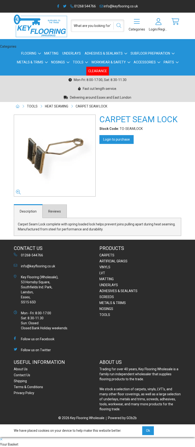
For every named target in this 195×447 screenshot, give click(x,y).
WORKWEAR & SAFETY (108, 62)
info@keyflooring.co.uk (120, 6)
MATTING (51, 53)
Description (28, 211)
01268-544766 (32, 255)
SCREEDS (106, 297)
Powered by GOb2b (122, 418)
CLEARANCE (97, 71)
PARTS (169, 62)
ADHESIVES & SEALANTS (104, 53)
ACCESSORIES (145, 62)
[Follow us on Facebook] (58, 6)
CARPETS (106, 255)
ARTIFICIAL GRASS (113, 261)
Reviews (54, 211)
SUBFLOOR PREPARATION (150, 53)
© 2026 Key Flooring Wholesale (81, 418)
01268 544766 (84, 6)
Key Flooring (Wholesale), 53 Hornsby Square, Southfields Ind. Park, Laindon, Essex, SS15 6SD (39, 289)
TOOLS (78, 62)
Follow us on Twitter (36, 350)
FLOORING (28, 53)
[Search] (117, 26)
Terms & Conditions (28, 387)
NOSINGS (58, 62)
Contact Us (22, 375)
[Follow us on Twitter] (64, 6)
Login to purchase (116, 139)
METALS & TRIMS (30, 62)
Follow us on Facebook (37, 339)
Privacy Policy (24, 393)
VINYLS (104, 267)
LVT (102, 273)
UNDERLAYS (71, 53)
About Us (21, 369)
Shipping (20, 381)
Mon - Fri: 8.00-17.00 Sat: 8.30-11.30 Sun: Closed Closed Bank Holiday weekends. (44, 320)
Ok (148, 430)
